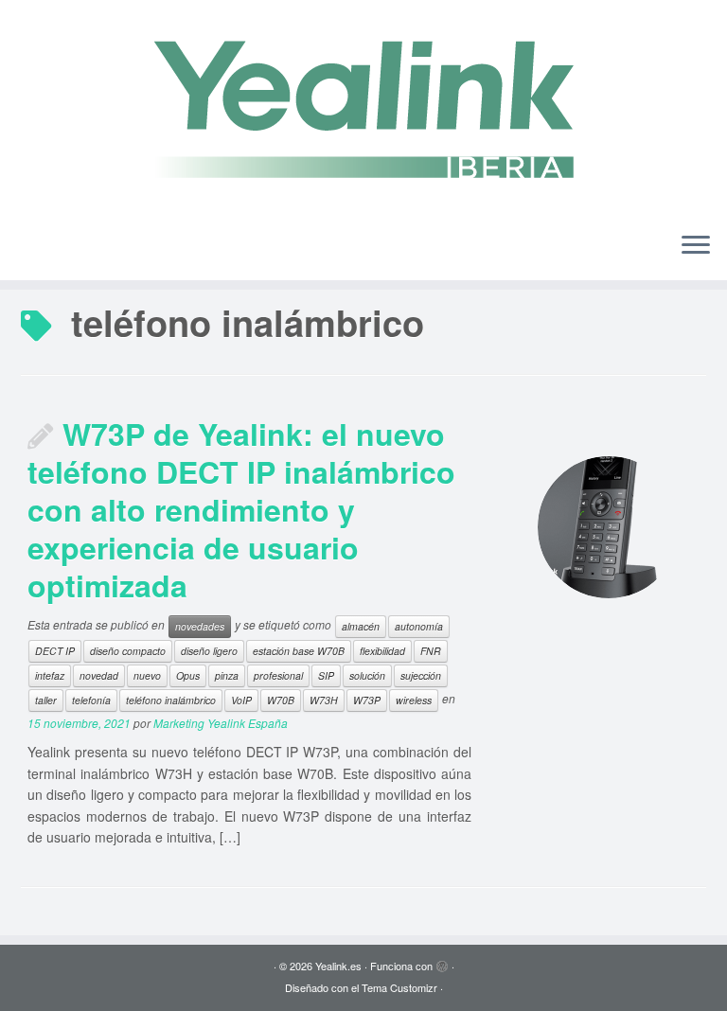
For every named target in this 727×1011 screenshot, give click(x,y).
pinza (227, 675)
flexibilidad (382, 651)
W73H (324, 700)
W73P (367, 700)
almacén (361, 626)
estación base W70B (299, 651)
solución (367, 675)
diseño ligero (209, 651)
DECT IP (55, 651)
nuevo (147, 675)
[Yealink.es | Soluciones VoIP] (363, 108)
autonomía (419, 626)
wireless (414, 700)
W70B (280, 700)
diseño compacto (128, 651)
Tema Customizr (399, 987)
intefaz (49, 675)
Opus (188, 675)
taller (46, 700)
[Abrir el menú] (696, 246)
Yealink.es (338, 965)
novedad (99, 675)
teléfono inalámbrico (171, 700)
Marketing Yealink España (220, 723)
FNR (430, 651)
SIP (326, 675)
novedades (199, 626)
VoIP (241, 700)
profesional (278, 675)
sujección (420, 675)
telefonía (91, 700)
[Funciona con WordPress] (442, 961)
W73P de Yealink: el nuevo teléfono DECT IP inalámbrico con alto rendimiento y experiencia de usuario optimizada (241, 509)
